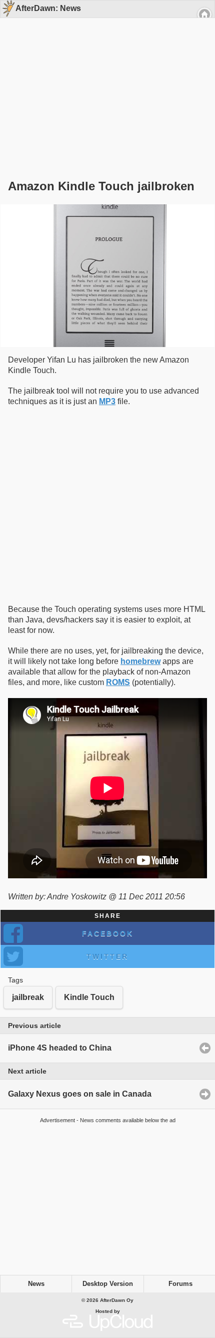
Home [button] (204, 14)
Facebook (108, 933)
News (36, 1283)
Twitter (107, 956)
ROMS (118, 682)
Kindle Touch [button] (89, 997)
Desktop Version (107, 1283)
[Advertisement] (104, 81)
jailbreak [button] (28, 997)
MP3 (107, 401)
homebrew (140, 661)
